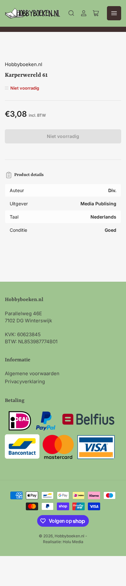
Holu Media (73, 541)
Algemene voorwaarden (32, 373)
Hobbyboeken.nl (23, 64)
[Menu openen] (114, 13)
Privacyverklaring (25, 381)
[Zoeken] (71, 13)
